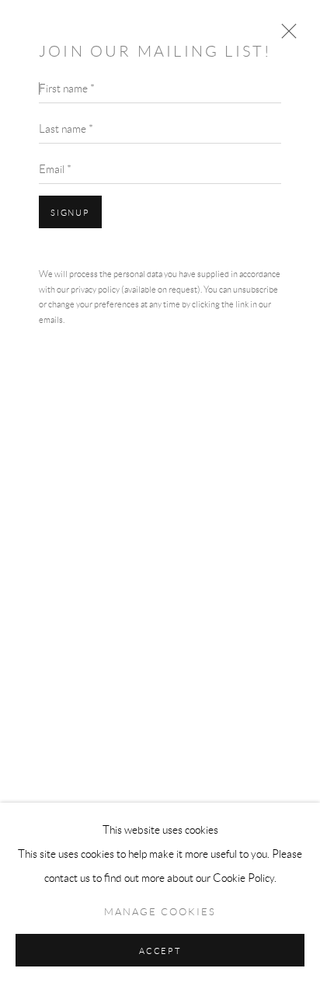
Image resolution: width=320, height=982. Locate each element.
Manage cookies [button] (160, 912)
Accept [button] (160, 951)
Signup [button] (70, 212)
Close (285, 35)
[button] (285, 35)
